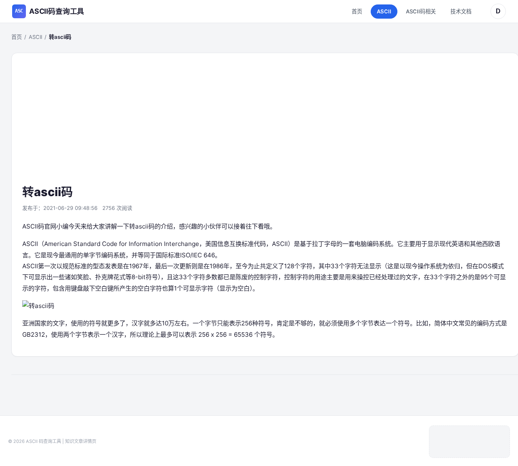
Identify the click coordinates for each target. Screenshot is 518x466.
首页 (357, 11)
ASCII (384, 11)
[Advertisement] (265, 123)
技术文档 (460, 11)
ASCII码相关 (421, 11)
